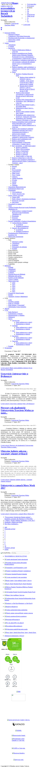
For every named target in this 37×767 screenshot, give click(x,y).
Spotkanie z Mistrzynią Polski (13, 522)
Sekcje (10, 319)
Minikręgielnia (12, 259)
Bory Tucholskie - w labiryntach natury (24, 146)
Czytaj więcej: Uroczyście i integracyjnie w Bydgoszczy (18, 403)
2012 (13, 289)
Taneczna (15, 341)
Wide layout (30, 16)
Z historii (11, 272)
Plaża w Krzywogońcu (23, 149)
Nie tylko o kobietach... (12, 524)
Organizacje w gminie (15, 204)
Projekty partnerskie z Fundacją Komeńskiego (22, 221)
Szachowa (15, 336)
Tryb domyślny (31, 4)
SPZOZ (7, 308)
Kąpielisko (11, 264)
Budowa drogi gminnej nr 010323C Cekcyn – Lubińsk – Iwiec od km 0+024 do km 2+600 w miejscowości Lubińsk (27, 81)
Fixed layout (31, 14)
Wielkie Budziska (17, 178)
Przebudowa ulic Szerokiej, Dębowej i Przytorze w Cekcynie (26, 119)
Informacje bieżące (14, 34)
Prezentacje (11, 41)
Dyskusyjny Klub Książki (16, 293)
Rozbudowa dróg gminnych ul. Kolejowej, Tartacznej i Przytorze (26, 116)
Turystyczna (15, 320)
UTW (6, 310)
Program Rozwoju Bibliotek (16, 274)
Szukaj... (8, 553)
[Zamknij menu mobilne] (1, 29)
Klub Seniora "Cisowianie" (16, 305)
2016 (13, 283)
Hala (9, 240)
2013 (13, 288)
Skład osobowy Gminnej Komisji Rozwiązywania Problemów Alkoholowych (22, 212)
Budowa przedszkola (18, 140)
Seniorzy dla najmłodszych (20, 228)
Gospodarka (12, 190)
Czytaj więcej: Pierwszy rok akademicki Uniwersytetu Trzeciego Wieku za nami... (17, 446)
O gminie (11, 46)
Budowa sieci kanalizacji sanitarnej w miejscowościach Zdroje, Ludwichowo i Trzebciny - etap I (24, 161)
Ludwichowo (16, 171)
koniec (7, 549)
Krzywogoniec (16, 170)
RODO (10, 295)
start (6, 527)
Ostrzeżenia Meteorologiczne (17, 187)
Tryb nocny (30, 6)
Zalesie (14, 182)
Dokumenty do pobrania (19, 247)
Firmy (10, 206)
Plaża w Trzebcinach (22, 151)
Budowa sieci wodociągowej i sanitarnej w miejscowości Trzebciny (23, 136)
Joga (13, 331)
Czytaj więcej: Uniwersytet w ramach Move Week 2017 (17, 514)
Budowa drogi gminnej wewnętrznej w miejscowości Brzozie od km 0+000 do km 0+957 (25, 95)
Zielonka (14, 185)
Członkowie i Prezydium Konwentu (19, 36)
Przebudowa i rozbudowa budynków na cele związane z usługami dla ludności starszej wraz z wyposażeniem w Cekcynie (24, 62)
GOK (6, 298)
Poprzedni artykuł (10, 529)
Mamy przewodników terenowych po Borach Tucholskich (9, 9)
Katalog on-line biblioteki (16, 278)
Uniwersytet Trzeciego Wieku (11, 24)
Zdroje (14, 183)
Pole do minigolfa (13, 260)
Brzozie (14, 166)
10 (5, 546)
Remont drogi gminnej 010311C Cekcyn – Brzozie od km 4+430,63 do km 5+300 (27, 88)
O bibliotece (12, 271)
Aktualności (12, 45)
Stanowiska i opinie (14, 39)
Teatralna (15, 325)
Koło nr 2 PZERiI (13, 303)
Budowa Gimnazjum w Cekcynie (22, 158)
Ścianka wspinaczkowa (15, 257)
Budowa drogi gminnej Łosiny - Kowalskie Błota (25, 105)
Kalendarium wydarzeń (15, 313)
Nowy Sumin (16, 175)
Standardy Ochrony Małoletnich (18, 296)
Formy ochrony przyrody (15, 195)
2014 (13, 286)
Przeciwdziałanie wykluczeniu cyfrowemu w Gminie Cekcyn (21, 143)
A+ (28, 21)
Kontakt (14, 248)
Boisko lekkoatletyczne (15, 255)
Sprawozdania (16, 219)
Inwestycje (11, 48)
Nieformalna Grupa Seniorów (17, 307)
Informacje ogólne (17, 242)
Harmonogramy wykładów (16, 315)
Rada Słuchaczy (13, 312)
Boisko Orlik (12, 254)
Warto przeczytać (13, 281)
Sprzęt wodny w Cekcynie (24, 156)
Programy (15, 218)
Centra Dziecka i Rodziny (20, 223)
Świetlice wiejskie (13, 164)
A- (28, 18)
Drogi (14, 72)
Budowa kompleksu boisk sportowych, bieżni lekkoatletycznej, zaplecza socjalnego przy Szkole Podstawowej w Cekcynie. (24, 124)
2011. (13, 291)
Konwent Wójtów (10, 33)
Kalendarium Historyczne (16, 188)
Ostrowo (14, 176)
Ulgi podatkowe (17, 192)
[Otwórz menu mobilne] (1, 28)
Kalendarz (15, 245)
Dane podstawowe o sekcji (24, 322)
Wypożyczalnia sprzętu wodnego (18, 262)
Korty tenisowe (13, 250)
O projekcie (19, 224)
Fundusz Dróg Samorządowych (25, 99)
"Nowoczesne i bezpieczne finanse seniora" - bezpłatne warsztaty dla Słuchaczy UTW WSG (19, 518)
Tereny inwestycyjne (18, 194)
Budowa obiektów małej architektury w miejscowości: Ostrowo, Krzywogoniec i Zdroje (24, 68)
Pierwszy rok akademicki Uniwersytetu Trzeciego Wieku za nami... (17, 410)
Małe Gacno (16, 173)
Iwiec (13, 168)
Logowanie (26, 24)
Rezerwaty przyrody (18, 200)
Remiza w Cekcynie (22, 152)
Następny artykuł (10, 548)
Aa (28, 9)
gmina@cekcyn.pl (6, 3)
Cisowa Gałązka (13, 279)
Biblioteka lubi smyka (14, 276)
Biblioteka (8, 266)
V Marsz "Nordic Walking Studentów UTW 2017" (20, 520)
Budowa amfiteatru (21, 147)
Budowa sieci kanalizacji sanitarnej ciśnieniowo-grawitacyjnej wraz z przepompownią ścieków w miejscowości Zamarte (22, 131)
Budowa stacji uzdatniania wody (22, 139)
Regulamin (15, 216)
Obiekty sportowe (10, 238)
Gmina (7, 43)
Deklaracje (11, 317)
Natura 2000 (16, 197)
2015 (13, 284)
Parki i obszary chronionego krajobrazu (24, 199)
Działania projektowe (22, 226)
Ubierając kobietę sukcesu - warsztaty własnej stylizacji (14, 452)
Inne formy (15, 202)
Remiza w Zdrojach (22, 154)
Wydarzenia (8, 348)
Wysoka (14, 180)
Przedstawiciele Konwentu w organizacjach (21, 38)
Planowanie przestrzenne (15, 236)
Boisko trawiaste (13, 252)
